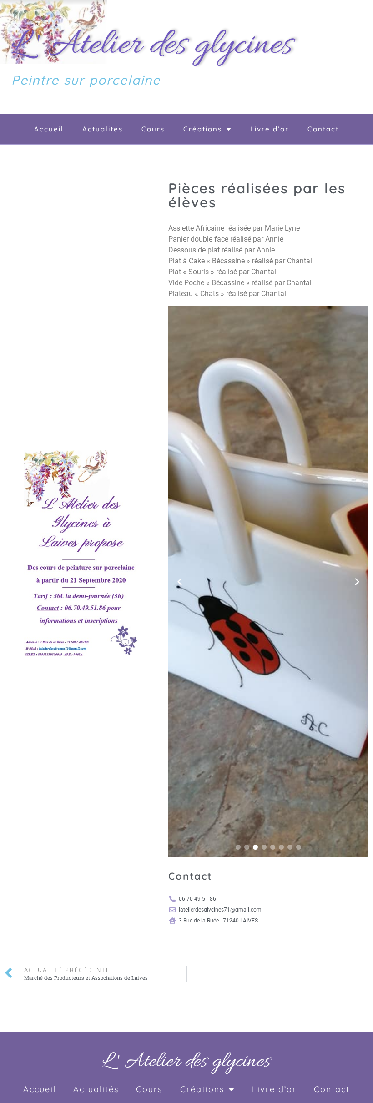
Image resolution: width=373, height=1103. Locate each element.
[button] (238, 847)
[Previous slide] (179, 582)
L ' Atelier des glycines (151, 45)
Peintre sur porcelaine (86, 80)
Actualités (102, 129)
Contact (323, 129)
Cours (153, 129)
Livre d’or (269, 129)
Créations (202, 129)
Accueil (49, 129)
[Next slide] (357, 582)
